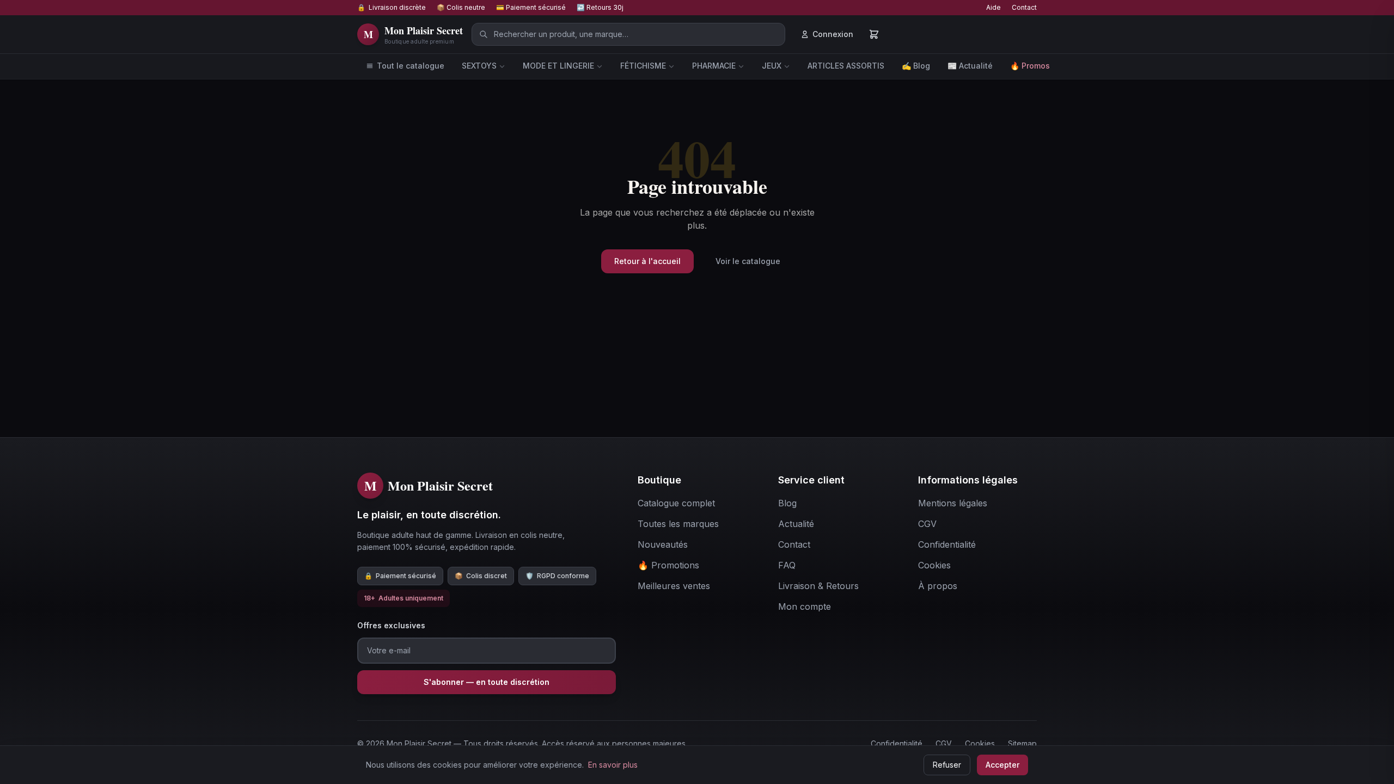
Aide (993, 7)
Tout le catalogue (410, 65)
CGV (944, 743)
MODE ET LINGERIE (558, 65)
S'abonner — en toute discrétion (486, 682)
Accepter (1002, 764)
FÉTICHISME (643, 65)
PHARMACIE (714, 65)
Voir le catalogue (748, 261)
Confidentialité (896, 743)
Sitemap (1022, 743)
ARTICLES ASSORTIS (846, 65)
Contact (1024, 7)
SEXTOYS (479, 65)
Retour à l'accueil (647, 261)
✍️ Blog (916, 65)
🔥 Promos (1030, 65)
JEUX (771, 65)
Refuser (947, 764)
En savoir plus (613, 764)
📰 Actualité (970, 65)
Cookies (980, 743)
